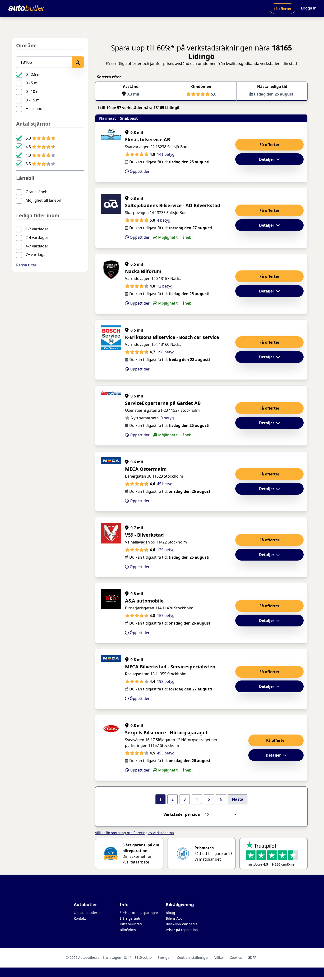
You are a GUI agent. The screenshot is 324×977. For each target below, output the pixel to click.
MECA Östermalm (146, 469)
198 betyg (166, 352)
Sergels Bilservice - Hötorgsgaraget (166, 732)
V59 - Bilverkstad (144, 535)
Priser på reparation (182, 929)
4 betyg (163, 220)
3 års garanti (130, 918)
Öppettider (139, 171)
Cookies (236, 957)
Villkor (219, 957)
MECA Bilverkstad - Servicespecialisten (170, 666)
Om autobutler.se (87, 912)
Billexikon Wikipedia (182, 924)
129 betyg (166, 549)
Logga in (308, 8)
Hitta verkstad (131, 924)
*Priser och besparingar (139, 912)
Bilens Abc (174, 918)
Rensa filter (26, 265)
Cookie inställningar (193, 957)
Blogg (170, 912)
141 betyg (166, 154)
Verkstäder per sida (181, 814)
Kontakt (80, 918)
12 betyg (164, 286)
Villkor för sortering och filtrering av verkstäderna (134, 833)
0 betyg (167, 417)
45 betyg (164, 483)
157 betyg (166, 615)
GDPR (252, 957)
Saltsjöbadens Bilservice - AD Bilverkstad (172, 205)
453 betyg (166, 753)
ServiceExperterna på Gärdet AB (163, 403)
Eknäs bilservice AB (147, 139)
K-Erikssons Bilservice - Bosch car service (172, 337)
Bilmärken (128, 929)
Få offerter (282, 8)
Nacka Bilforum (143, 271)
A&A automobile (144, 601)
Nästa (237, 799)
